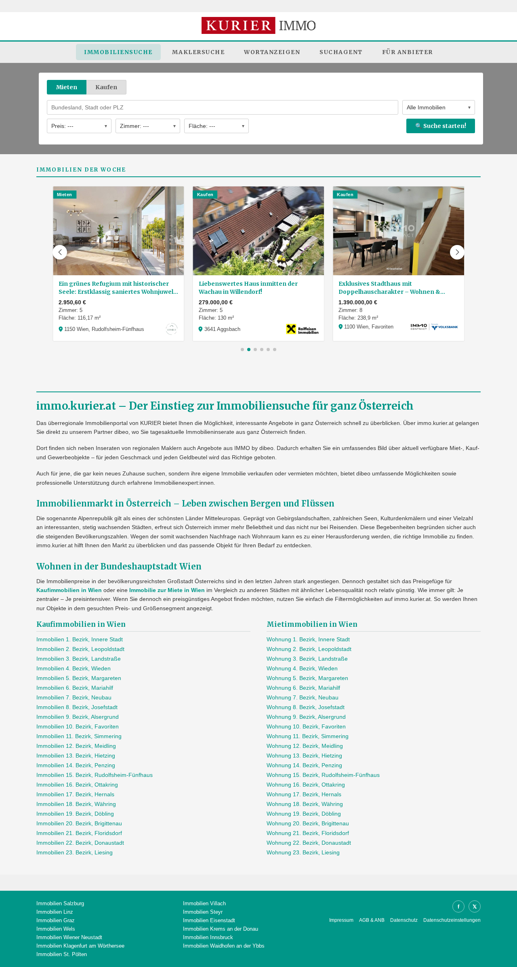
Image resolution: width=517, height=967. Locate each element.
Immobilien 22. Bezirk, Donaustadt (80, 842)
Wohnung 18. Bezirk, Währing (305, 804)
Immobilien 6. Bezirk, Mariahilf (74, 687)
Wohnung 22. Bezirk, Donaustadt (309, 842)
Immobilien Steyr (203, 912)
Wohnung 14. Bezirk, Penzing (304, 765)
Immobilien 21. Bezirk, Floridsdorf (79, 833)
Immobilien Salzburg (60, 903)
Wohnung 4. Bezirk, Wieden (302, 668)
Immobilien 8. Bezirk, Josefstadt (77, 707)
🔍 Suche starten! (440, 126)
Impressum (341, 920)
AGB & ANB (372, 920)
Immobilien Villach (204, 903)
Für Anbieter (407, 52)
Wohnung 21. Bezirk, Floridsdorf (308, 833)
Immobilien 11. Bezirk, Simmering (79, 736)
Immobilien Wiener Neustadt (69, 937)
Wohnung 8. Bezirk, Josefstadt (306, 707)
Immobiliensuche (118, 52)
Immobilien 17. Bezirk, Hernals (75, 794)
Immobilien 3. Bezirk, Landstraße (78, 658)
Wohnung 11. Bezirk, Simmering (308, 736)
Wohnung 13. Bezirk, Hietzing (304, 755)
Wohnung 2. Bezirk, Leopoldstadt (309, 649)
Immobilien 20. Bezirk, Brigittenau (79, 823)
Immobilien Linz (54, 912)
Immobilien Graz (55, 920)
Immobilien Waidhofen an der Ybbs (224, 946)
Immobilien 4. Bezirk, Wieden (73, 668)
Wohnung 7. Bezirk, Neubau (302, 697)
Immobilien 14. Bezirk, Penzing (75, 765)
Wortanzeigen (272, 52)
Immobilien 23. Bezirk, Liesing (74, 852)
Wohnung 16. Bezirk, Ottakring (306, 784)
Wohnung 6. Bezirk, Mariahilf (303, 687)
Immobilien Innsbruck (208, 937)
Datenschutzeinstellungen (452, 920)
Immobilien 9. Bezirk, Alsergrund (77, 717)
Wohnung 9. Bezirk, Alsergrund (306, 717)
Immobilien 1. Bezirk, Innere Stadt (79, 639)
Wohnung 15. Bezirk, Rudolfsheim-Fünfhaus (323, 775)
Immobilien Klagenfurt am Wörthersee (80, 946)
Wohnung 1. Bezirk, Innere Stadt (308, 639)
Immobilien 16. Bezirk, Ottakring (77, 784)
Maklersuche (198, 52)
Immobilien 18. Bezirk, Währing (76, 804)
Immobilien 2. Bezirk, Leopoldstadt (80, 649)
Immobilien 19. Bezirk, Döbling (75, 813)
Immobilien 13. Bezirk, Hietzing (75, 755)
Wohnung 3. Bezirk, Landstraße (307, 658)
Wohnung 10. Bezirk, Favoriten (306, 726)
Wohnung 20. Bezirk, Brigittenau (308, 823)
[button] (60, 252)
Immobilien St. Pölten (61, 954)
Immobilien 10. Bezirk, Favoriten (77, 726)
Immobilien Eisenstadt (209, 920)
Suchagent (341, 52)
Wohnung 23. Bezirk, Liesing (303, 852)
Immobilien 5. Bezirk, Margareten (78, 678)
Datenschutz (404, 920)
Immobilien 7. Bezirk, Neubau (73, 697)
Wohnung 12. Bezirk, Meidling (305, 746)
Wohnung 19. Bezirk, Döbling (304, 813)
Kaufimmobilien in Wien (69, 590)
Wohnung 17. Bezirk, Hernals (304, 794)
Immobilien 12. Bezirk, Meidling (76, 746)
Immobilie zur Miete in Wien (167, 590)
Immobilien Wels (55, 929)
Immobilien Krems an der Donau (220, 929)
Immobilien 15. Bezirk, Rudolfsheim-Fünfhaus (94, 775)
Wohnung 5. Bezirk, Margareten (307, 678)
